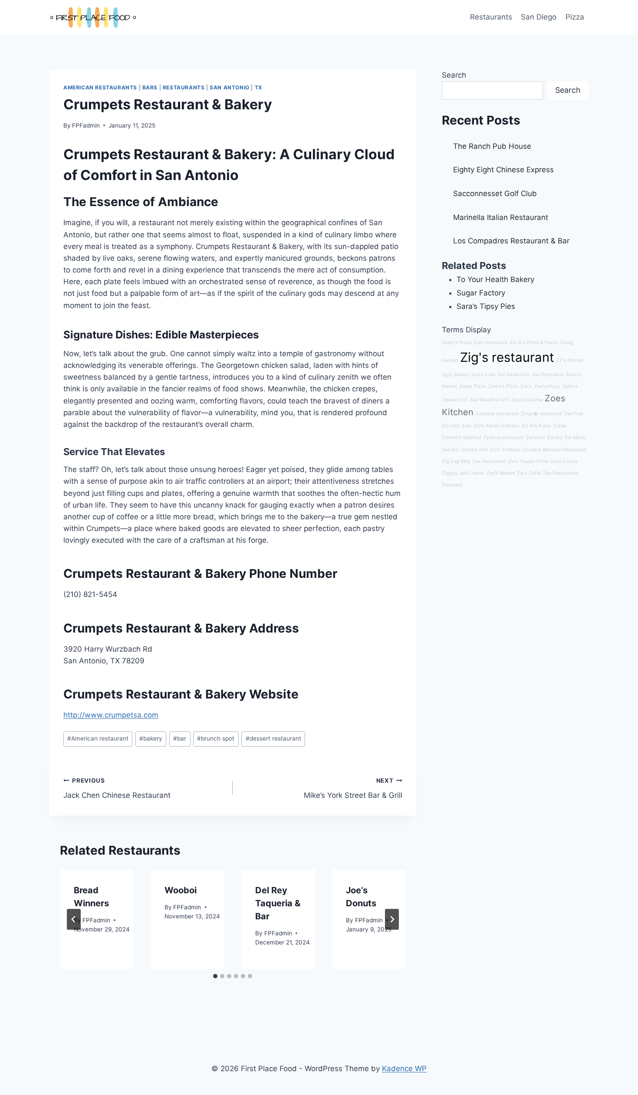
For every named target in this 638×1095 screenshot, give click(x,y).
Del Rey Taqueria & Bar (277, 903)
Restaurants (491, 17)
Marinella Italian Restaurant (500, 217)
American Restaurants (100, 87)
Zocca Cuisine (527, 400)
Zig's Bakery (455, 374)
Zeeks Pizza (472, 386)
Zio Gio (554, 437)
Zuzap (560, 426)
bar (179, 738)
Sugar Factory (481, 293)
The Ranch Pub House (492, 146)
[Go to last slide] (74, 919)
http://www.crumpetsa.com (110, 715)
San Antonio (230, 87)
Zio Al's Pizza (536, 426)
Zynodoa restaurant (497, 413)
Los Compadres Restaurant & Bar (511, 240)
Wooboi (180, 890)
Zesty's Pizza (456, 342)
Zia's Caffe (529, 473)
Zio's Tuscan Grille (528, 461)
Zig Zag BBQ (456, 461)
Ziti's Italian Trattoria (496, 426)
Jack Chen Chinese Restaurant (117, 788)
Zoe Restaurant (489, 461)
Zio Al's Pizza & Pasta (533, 342)
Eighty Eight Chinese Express (503, 169)
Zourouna (452, 485)
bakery (150, 738)
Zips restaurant (490, 342)
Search (454, 75)
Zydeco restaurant (503, 437)
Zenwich (535, 437)
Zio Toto (451, 426)
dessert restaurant (273, 738)
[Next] (392, 919)
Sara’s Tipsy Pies (486, 306)
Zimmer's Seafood (461, 437)
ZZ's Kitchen (570, 360)
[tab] (215, 976)
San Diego (538, 17)
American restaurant (97, 738)
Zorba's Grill (474, 449)
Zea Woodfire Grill (489, 400)
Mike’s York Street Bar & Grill (353, 788)
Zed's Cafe (483, 374)
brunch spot (215, 738)
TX (259, 87)
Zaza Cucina (564, 461)
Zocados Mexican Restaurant (554, 449)
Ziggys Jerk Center (463, 473)
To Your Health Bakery (495, 279)
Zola (466, 426)
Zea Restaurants (561, 473)
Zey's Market (501, 473)
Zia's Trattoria (505, 449)
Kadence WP (404, 1068)
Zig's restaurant (507, 357)
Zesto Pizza (547, 386)
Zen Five (573, 413)
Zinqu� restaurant (541, 413)
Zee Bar (450, 449)
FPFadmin (86, 125)
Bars (150, 87)
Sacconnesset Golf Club (495, 193)
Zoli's (526, 386)
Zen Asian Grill (513, 374)
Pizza (575, 17)
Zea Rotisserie (547, 374)
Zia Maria (575, 437)
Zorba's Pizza (503, 386)
